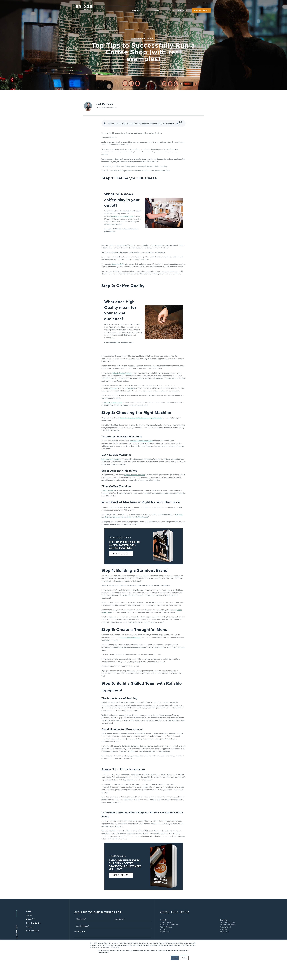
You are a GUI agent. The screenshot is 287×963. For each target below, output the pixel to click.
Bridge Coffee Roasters (113, 402)
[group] (143, 123)
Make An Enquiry (201, 10)
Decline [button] (184, 958)
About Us (207, 3)
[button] (105, 123)
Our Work (136, 10)
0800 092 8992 (174, 912)
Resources (182, 10)
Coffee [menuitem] (29, 915)
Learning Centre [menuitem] (33, 923)
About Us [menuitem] (30, 919)
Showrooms (192, 3)
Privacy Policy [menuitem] (32, 931)
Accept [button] (175, 958)
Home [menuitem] (29, 911)
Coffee (147, 10)
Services (170, 10)
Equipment (158, 10)
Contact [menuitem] (29, 927)
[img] (177, 123)
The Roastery (175, 3)
